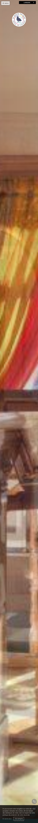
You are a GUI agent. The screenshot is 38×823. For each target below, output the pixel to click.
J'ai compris (19, 819)
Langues (27, 2)
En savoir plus (7, 819)
